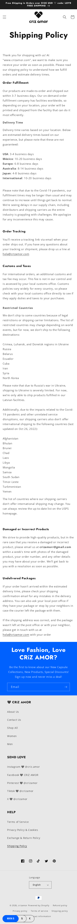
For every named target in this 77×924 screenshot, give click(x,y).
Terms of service (39, 911)
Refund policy (60, 905)
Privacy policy (20, 911)
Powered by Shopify (38, 905)
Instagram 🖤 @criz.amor (23, 766)
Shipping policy (60, 911)
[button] (4, 17)
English (37, 884)
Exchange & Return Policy (23, 838)
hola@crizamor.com (16, 254)
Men (10, 744)
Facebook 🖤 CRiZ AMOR (22, 775)
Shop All (12, 727)
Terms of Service (18, 822)
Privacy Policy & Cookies (22, 830)
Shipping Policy (17, 846)
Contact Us (14, 719)
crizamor (22, 905)
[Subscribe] (66, 687)
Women (12, 736)
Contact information (40, 916)
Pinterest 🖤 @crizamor (22, 783)
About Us (13, 711)
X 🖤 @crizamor (17, 799)
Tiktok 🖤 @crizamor (20, 791)
